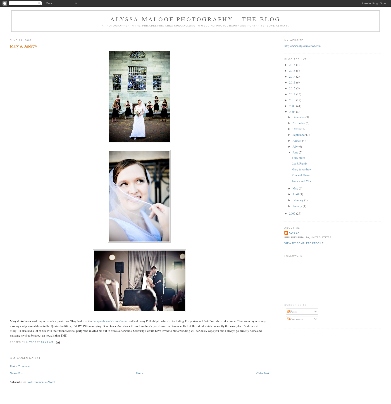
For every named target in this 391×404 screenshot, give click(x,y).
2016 (292, 65)
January (298, 206)
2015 (292, 71)
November (299, 123)
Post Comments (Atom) (41, 382)
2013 (292, 82)
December (299, 117)
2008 (292, 112)
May (296, 188)
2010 (292, 100)
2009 (292, 106)
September (299, 135)
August (297, 141)
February (298, 200)
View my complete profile (304, 243)
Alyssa (294, 233)
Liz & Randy (300, 163)
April (296, 194)
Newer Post (17, 373)
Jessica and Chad (302, 181)
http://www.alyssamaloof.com (302, 46)
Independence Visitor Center (110, 321)
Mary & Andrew (301, 169)
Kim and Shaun (301, 175)
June (296, 152)
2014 (292, 76)
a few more (298, 157)
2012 (292, 88)
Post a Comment (20, 366)
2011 (292, 94)
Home (139, 373)
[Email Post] (58, 342)
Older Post (262, 373)
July (295, 146)
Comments (296, 319)
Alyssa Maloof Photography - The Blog (195, 19)
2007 (292, 213)
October (298, 129)
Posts (293, 311)
